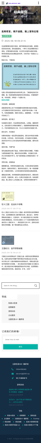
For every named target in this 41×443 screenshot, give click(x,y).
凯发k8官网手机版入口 (12, 425)
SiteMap (36, 419)
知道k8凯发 (12, 303)
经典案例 (24, 17)
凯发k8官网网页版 (32, 422)
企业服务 (11, 315)
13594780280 (21, 369)
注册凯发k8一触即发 (16, 319)
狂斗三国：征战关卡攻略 (12, 204)
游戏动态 (11, 311)
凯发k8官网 (29, 439)
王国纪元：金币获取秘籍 (12, 248)
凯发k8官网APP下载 (31, 425)
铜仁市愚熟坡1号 (21, 378)
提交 (20, 347)
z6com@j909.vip (23, 374)
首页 (15, 17)
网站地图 (8, 422)
